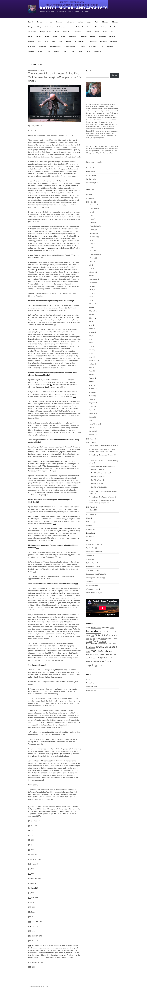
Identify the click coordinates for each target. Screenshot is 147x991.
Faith (87, 540)
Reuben (113, 654)
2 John (73, 51)
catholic (116, 632)
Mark (39, 41)
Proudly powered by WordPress (38, 986)
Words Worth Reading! (93, 593)
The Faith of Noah (96, 480)
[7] (35, 351)
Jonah (47, 36)
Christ (92, 635)
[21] (54, 524)
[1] (36, 270)
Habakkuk (72, 36)
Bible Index (89, 202)
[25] (34, 571)
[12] (74, 397)
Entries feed (90, 683)
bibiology (112, 627)
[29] (69, 634)
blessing (104, 632)
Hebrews (31, 51)
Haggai (92, 36)
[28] (59, 603)
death (98, 638)
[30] (49, 653)
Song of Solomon (46, 32)
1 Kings (30, 27)
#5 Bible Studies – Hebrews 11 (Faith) (100, 466)
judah (88, 651)
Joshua (80, 22)
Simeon (93, 658)
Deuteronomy (70, 22)
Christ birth (100, 635)
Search (88, 71)
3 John (81, 51)
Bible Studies (90, 442)
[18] (46, 495)
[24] (56, 555)
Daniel (97, 32)
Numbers (59, 22)
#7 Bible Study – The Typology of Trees (101, 497)
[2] (73, 301)
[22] (52, 540)
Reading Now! (90, 548)
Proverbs (113, 27)
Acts (60, 41)
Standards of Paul (92, 570)
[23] (37, 548)
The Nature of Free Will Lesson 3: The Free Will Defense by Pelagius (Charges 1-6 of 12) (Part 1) (54, 77)
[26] (76, 583)
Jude (88, 51)
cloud (87, 638)
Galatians (103, 41)
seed (88, 658)
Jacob (105, 647)
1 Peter (48, 51)
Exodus (39, 22)
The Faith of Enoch (97, 476)
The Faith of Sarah (97, 483)
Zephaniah (83, 36)
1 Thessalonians (55, 46)
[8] (73, 353)
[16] (41, 466)
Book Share (90, 514)
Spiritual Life (106, 657)
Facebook (89, 537)
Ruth (96, 22)
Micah (55, 36)
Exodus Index (90, 171)
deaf (94, 638)
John (53, 41)
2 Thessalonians (69, 46)
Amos (30, 36)
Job (96, 27)
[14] (39, 442)
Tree (102, 661)
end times (102, 641)
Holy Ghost (90, 647)
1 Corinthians (79, 41)
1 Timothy (82, 46)
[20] (64, 509)
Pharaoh (89, 654)
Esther (89, 27)
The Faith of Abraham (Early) (100, 473)
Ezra (71, 27)
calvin (111, 632)
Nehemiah (79, 27)
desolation (103, 638)
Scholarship (90, 559)
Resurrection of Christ (93, 552)
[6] (69, 332)
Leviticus (49, 22)
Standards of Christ (92, 566)
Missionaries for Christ (93, 544)
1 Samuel (105, 22)
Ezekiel (88, 32)
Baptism (89, 198)
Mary (111, 651)
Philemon (110, 46)
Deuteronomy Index (92, 183)
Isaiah (57, 32)
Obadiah (38, 36)
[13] (56, 411)
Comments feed (91, 687)
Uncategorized (91, 585)
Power (95, 654)
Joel (111, 32)
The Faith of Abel (96, 469)
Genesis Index (90, 168)
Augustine (105, 628)
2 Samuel (115, 22)
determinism (111, 638)
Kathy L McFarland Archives (74, 8)
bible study (93, 631)
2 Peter (56, 51)
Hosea (105, 32)
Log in (88, 679)
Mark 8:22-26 (99, 650)
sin (98, 658)
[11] (51, 385)
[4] (65, 310)
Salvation (89, 555)
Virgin (100, 665)
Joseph (113, 646)
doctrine (89, 641)
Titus (101, 46)
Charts (88, 518)
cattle (88, 635)
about (88, 628)
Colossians (42, 46)
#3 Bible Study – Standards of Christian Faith (103, 455)
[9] (63, 368)
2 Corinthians (92, 41)
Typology (89, 581)
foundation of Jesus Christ (95, 644)
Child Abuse (90, 522)
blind (108, 632)
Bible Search (90, 439)
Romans (68, 41)
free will (108, 644)
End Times (89, 529)
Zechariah (102, 36)
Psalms (103, 27)
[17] (55, 468)
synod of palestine (92, 661)
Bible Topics (90, 507)
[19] (37, 502)
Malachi (112, 36)
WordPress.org (91, 690)
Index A (91, 510)
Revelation (97, 51)
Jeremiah (66, 32)
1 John (65, 51)
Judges (89, 22)
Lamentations (77, 32)
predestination (104, 654)
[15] (60, 452)
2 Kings (39, 27)
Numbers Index (91, 179)
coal (91, 638)
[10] (48, 375)
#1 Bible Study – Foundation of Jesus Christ (102, 445)
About (88, 194)
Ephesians (113, 41)
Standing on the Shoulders (94, 578)
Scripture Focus (91, 563)
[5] (55, 325)
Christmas (111, 635)
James (40, 51)
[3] (66, 308)
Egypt (95, 641)
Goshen (115, 644)
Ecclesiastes (32, 32)
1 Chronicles (50, 27)
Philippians (31, 46)
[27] (49, 591)
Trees (107, 661)
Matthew (31, 41)
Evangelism (90, 533)
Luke (46, 41)
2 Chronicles (61, 27)
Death (88, 525)
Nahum (63, 36)
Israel (99, 647)
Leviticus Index (91, 175)
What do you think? (92, 589)
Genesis (30, 22)
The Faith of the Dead (98, 487)
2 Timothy (92, 46)
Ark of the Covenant (96, 627)
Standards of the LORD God (95, 574)
